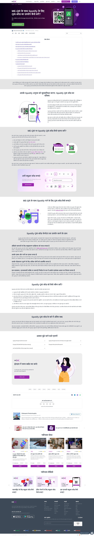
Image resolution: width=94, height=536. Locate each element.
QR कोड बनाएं (64, 1)
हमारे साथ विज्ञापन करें (47, 510)
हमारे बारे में (56, 503)
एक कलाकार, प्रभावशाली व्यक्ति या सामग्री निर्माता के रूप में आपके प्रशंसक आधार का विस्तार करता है (34, 57)
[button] (80, 1)
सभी (12, 33)
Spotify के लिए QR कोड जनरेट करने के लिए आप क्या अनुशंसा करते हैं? (29, 72)
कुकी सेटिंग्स (66, 511)
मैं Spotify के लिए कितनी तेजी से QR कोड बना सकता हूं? (27, 68)
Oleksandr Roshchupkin (18, 30)
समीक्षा (55, 513)
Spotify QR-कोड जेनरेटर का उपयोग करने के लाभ (24, 48)
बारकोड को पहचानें (59, 210)
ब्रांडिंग (39, 389)
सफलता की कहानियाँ (32, 33)
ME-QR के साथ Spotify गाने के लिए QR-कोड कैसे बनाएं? (25, 46)
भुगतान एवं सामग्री (57, 505)
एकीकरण (55, 510)
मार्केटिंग (30, 389)
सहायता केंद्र (78, 514)
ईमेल (34, 153)
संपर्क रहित (63, 389)
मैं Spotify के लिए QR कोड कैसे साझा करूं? (25, 74)
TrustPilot (56, 511)
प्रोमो (59, 389)
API (45, 505)
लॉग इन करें (74, 1)
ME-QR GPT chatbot (48, 508)
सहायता (58, 1)
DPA (65, 514)
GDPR (65, 513)
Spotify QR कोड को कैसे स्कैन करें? (22, 59)
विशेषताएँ (23, 33)
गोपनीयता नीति (66, 505)
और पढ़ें (20, 466)
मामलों (19, 33)
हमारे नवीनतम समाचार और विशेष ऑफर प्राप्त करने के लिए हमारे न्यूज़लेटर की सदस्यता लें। (58, 519)
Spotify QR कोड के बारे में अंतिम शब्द (22, 61)
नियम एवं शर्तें (66, 506)
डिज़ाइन (35, 389)
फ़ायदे (45, 503)
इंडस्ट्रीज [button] (53, 1)
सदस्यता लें (78, 524)
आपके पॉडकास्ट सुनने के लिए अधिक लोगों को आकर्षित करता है (27, 55)
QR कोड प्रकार (32, 142)
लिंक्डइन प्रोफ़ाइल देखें (76, 414)
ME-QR (13, 4)
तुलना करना (48, 1)
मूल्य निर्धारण (42, 1)
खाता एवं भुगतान (66, 503)
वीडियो (26, 33)
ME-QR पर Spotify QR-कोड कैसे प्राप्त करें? (24, 44)
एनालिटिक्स (53, 389)
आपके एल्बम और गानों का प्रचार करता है (24, 53)
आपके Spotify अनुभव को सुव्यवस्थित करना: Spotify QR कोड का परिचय (28, 42)
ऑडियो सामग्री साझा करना (42, 248)
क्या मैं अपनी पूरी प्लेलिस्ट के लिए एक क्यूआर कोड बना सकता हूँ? (28, 70)
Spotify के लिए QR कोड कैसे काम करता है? (25, 66)
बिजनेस (49, 389)
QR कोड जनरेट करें (18, 24)
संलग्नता (44, 389)
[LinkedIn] (23, 30)
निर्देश (16, 4)
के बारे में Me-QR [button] (29, 1)
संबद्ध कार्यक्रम (46, 506)
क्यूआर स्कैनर (36, 1)
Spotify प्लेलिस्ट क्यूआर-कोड (37, 152)
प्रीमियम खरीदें (21, 377)
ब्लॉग (76, 508)
